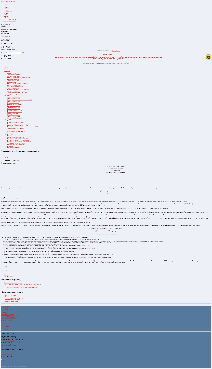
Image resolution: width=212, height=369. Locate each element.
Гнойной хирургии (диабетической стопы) (19, 77)
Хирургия (7, 71)
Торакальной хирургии (13, 74)
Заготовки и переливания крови (16, 143)
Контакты (7, 13)
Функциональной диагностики (16, 131)
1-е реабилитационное (13, 115)
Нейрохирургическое (13, 79)
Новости (6, 5)
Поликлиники (8, 11)
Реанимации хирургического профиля (18, 140)
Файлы (6, 16)
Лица (5, 7)
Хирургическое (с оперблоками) (16, 94)
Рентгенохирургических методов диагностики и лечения (23, 124)
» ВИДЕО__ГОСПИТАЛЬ (8, 318)
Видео (6, 14)
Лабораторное (11, 129)
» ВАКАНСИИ (5, 326)
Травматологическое (13, 80)
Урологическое (11, 82)
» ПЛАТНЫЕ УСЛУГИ (7, 315)
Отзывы (6, 17)
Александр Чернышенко (19, 366)
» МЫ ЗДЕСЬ (4, 323)
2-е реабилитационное (13, 116)
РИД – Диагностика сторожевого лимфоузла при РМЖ (22, 126)
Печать (6, 157)
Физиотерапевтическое (13, 113)
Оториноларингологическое (15, 86)
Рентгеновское (11, 121)
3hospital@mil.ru (9, 341)
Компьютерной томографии (15, 122)
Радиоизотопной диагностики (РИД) (17, 125)
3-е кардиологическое (13, 98)
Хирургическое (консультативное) (17, 92)
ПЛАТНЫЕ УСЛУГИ (10, 19)
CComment (4, 270)
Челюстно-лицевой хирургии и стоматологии (20, 89)
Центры (6, 10)
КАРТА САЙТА (5, 329)
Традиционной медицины (14, 118)
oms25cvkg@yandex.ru (7, 354)
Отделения (7, 8)
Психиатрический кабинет (14, 110)
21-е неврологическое (13, 109)
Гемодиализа (10, 146)
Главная (6, 4)
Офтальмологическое (13, 88)
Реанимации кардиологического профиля (19, 141)
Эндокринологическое (13, 106)
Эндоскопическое (12, 132)
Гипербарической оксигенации (16, 144)
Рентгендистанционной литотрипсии (18, 83)
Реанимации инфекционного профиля (18, 138)
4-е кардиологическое (13, 101)
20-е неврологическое (13, 107)
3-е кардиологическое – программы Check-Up (20, 100)
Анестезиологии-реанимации (15, 137)
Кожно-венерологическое (14, 112)
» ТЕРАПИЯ (4, 307)
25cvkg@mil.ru (116, 51)
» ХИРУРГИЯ (5, 306)
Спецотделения (8, 134)
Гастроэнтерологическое (14, 104)
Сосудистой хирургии (13, 76)
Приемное (10, 135)
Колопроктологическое (13, 85)
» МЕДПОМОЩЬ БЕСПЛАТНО (10, 316)
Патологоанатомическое (14, 147)
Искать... (3, 53)
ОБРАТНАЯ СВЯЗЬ (6, 320)
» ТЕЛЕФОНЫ (5, 325)
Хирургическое (11, 73)
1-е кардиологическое (13, 97)
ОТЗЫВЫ (3, 312)
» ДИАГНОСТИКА (6, 309)
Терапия (6, 95)
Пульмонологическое (13, 103)
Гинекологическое (12, 91)
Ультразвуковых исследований (16, 128)
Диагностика (7, 119)
